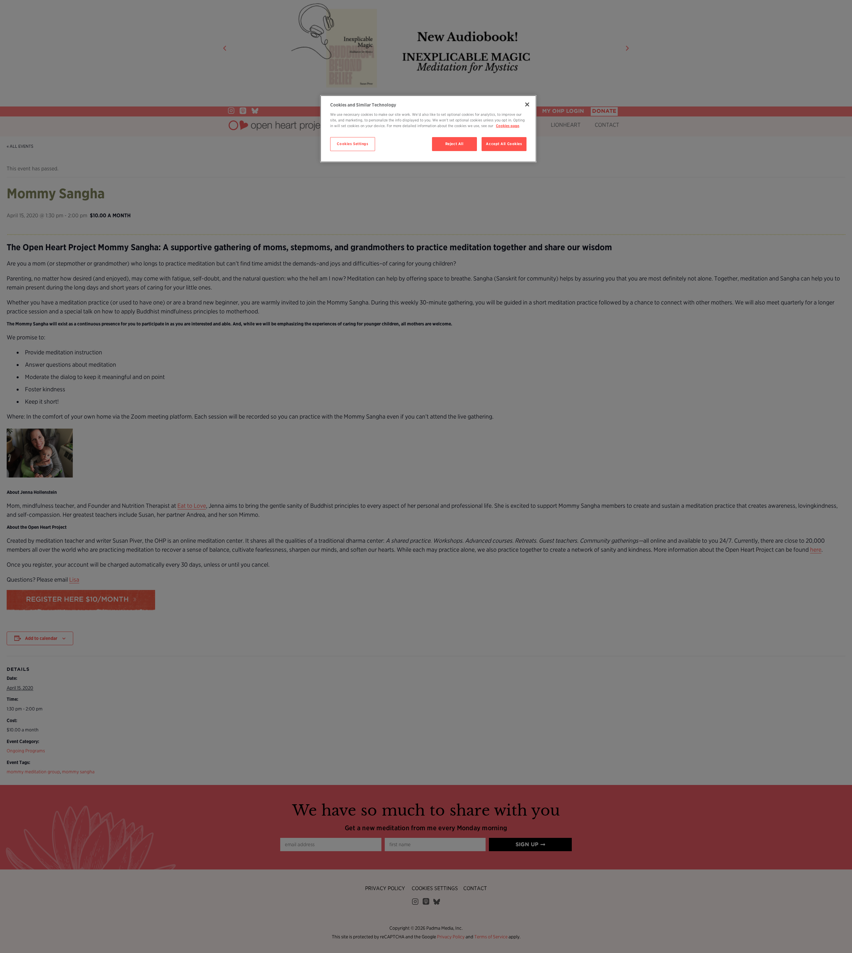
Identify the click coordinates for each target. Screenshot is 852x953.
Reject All (454, 143)
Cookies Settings (352, 143)
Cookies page (507, 125)
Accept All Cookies (504, 143)
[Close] (527, 104)
